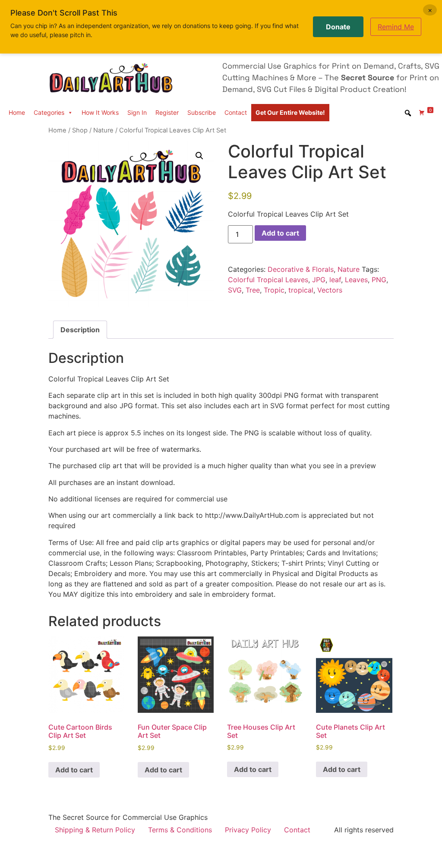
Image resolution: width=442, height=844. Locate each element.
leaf (335, 279)
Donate (338, 26)
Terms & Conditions (180, 829)
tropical (300, 290)
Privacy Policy (248, 829)
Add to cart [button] (74, 769)
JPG (318, 279)
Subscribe (201, 112)
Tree (253, 290)
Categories (49, 112)
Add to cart (280, 233)
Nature (103, 130)
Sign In (137, 112)
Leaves (356, 279)
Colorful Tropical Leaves (268, 279)
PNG (379, 279)
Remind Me (396, 26)
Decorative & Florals (301, 269)
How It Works (100, 112)
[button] (199, 156)
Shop (80, 130)
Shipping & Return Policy (95, 829)
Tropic (274, 290)
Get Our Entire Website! (290, 112)
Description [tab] (80, 329)
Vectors (329, 290)
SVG (235, 290)
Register (167, 112)
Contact (235, 112)
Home (17, 112)
